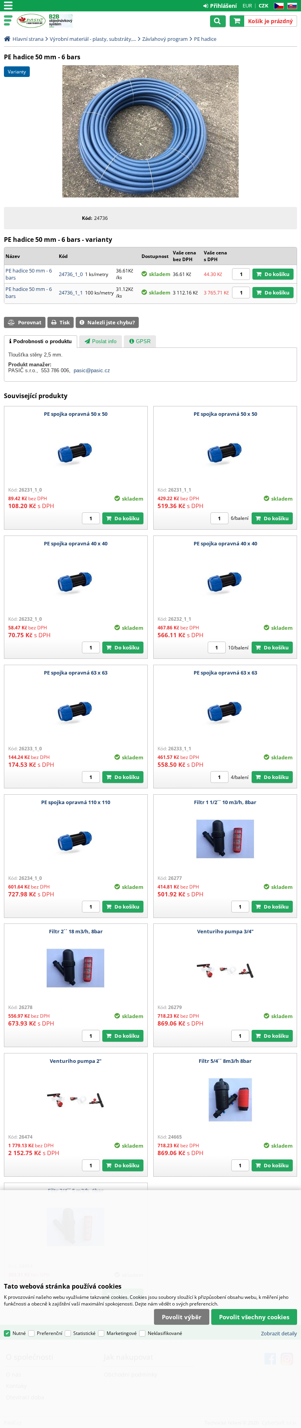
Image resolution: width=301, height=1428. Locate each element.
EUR (247, 5)
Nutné (19, 1333)
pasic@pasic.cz (92, 370)
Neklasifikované (165, 1333)
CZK (263, 5)
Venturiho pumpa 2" (76, 1060)
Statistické (84, 1333)
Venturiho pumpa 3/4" (225, 931)
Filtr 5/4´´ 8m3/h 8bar (225, 1060)
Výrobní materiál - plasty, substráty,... (93, 38)
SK (291, 6)
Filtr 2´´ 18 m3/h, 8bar (76, 931)
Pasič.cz (31, 20)
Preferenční (49, 1333)
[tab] (40, 341)
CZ (277, 6)
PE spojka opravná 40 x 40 (75, 543)
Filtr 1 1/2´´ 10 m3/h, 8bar (225, 802)
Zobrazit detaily (279, 1333)
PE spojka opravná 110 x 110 (75, 802)
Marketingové (122, 1333)
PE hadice (205, 38)
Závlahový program (165, 38)
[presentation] (40, 341)
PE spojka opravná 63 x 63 (75, 672)
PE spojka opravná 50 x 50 (75, 413)
